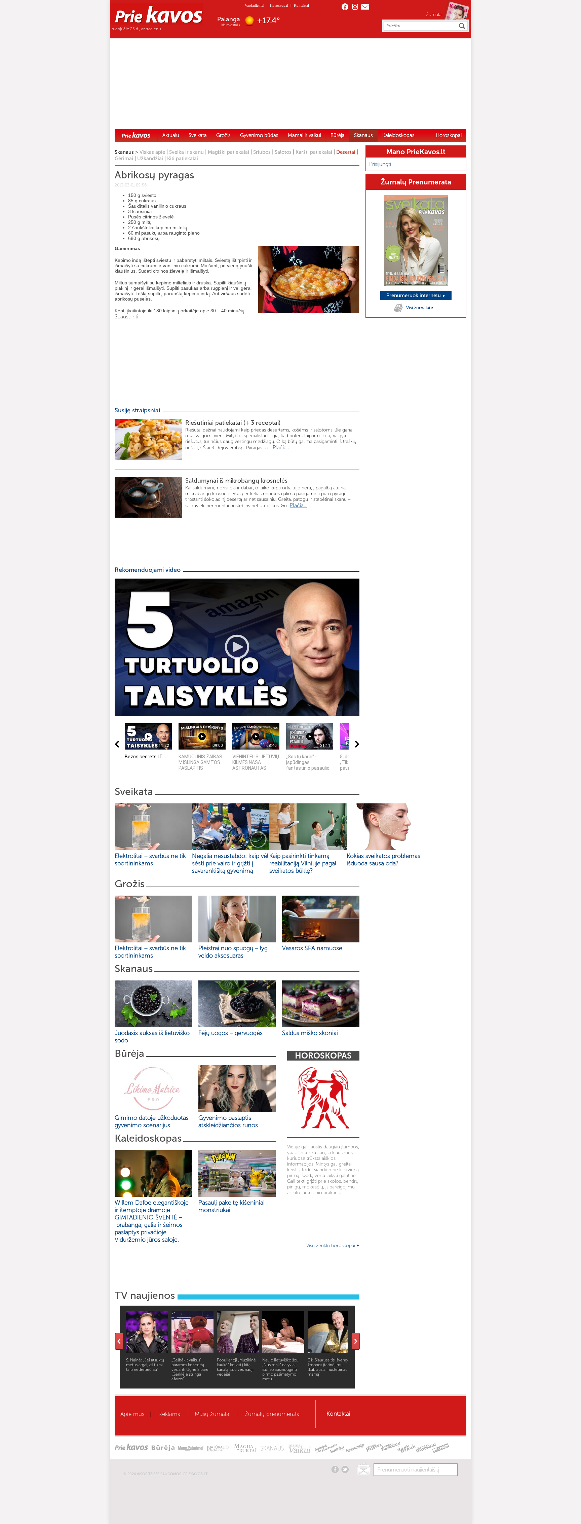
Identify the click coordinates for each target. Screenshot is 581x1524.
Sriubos (262, 152)
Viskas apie (152, 152)
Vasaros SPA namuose (312, 948)
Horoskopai (279, 5)
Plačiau (281, 447)
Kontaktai (301, 5)
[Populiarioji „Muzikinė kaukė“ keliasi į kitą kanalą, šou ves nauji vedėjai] (238, 1351)
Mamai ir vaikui (304, 135)
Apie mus (132, 1414)
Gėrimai (124, 158)
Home (136, 135)
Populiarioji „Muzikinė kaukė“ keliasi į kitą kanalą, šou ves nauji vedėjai (236, 1367)
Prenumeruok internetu (414, 295)
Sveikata (198, 135)
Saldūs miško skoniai (310, 1033)
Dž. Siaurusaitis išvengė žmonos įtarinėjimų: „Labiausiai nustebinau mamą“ (329, 1367)
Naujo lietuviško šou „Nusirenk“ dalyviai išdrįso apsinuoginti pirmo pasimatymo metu (280, 1369)
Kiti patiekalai (182, 158)
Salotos (283, 152)
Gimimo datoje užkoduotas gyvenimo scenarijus (152, 1121)
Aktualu (170, 135)
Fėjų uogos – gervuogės (232, 1033)
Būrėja (338, 135)
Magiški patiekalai (228, 152)
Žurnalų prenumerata (272, 1414)
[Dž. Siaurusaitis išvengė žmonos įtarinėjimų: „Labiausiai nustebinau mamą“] (329, 1351)
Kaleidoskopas (398, 135)
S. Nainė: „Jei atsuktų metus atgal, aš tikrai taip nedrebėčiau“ (145, 1365)
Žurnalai (434, 14)
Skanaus (363, 135)
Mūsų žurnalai (213, 1414)
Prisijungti (380, 164)
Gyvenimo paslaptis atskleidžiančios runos (228, 1121)
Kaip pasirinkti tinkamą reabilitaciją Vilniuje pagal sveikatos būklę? (302, 863)
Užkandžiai (150, 158)
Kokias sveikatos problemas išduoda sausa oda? (383, 859)
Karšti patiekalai (314, 152)
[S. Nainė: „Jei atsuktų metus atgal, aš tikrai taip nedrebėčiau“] (147, 1351)
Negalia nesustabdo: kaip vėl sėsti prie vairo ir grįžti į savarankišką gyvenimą (230, 863)
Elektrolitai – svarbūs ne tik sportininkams (150, 859)
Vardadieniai (254, 5)
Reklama (169, 1414)
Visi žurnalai (418, 307)
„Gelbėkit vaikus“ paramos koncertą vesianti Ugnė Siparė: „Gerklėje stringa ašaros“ (190, 1369)
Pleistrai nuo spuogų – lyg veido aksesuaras (233, 951)
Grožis (223, 135)
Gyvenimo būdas (259, 135)
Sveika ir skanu (186, 152)
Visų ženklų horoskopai (331, 1245)
